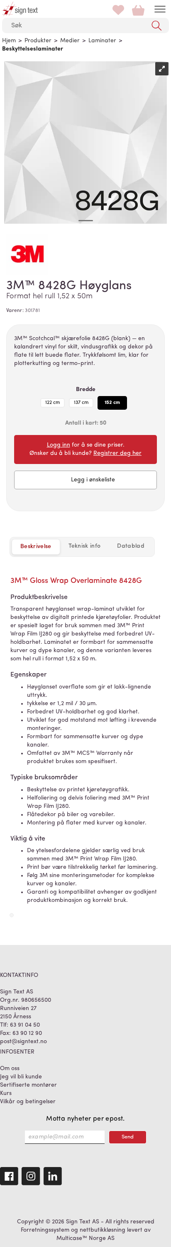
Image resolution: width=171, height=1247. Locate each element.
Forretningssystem (45, 1230)
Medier (70, 41)
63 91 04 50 (25, 1025)
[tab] (84, 546)
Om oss (10, 1069)
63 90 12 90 (27, 1033)
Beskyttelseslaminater (32, 49)
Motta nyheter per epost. (85, 1119)
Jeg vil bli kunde (21, 1077)
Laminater (102, 41)
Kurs (6, 1093)
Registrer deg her (117, 453)
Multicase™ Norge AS (85, 1238)
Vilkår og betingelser (28, 1102)
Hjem (9, 41)
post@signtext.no (23, 1042)
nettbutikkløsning (102, 1230)
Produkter (37, 41)
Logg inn (58, 445)
